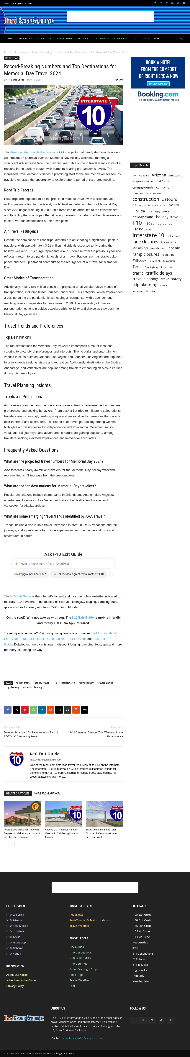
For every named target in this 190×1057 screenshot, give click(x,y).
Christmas (137, 193)
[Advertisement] (110, 16)
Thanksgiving (151, 267)
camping (163, 187)
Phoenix (173, 248)
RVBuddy (139, 260)
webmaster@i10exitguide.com (84, 1038)
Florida (138, 211)
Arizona (159, 175)
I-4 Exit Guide (102, 633)
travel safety (171, 279)
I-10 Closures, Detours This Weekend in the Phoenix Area (96, 734)
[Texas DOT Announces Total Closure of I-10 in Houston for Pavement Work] (104, 814)
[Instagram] (161, 3)
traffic (137, 273)
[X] (178, 3)
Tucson (163, 285)
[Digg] (84, 710)
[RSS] (172, 3)
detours (169, 199)
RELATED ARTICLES (18, 793)
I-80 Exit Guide (76, 639)
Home (8, 52)
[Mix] (76, 710)
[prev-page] (6, 844)
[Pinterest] (167, 3)
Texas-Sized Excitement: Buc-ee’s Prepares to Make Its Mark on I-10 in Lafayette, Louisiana (22, 833)
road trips (168, 254)
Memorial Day (86, 682)
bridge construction (143, 181)
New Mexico (157, 248)
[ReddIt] (50, 710)
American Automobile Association (33, 152)
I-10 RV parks (142, 229)
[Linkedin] (42, 710)
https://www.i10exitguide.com (45, 759)
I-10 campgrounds (158, 223)
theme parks (166, 267)
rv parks (155, 260)
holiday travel (42, 682)
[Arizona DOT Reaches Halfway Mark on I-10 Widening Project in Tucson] (63, 814)
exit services (158, 205)
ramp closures (145, 254)
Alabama (144, 175)
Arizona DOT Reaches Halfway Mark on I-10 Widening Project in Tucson (62, 833)
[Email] (59, 710)
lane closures (145, 242)
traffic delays (159, 273)
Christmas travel (154, 193)
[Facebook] (155, 3)
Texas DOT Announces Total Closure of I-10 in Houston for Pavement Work (101, 833)
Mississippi (140, 248)
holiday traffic (23, 682)
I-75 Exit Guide (53, 639)
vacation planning (32, 687)
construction (145, 199)
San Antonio (169, 260)
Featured (173, 205)
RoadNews (21, 52)
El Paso (136, 205)
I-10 (55, 682)
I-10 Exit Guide (16, 79)
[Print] (67, 710)
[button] (181, 38)
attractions (175, 175)
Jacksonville (174, 236)
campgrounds (143, 187)
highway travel (159, 211)
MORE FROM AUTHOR (47, 793)
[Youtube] (184, 3)
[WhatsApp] (33, 710)
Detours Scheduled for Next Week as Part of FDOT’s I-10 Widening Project (31, 734)
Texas (137, 266)
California (163, 181)
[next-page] (12, 844)
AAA (134, 175)
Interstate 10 (68, 682)
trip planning (12, 687)
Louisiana (169, 242)
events (146, 205)
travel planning (105, 682)
